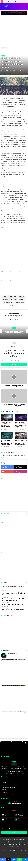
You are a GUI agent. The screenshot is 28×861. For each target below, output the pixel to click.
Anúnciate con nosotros (8, 794)
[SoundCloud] (17, 319)
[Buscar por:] (26, 7)
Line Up (14, 299)
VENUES (4, 789)
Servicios (4, 780)
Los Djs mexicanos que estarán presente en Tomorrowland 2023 (14, 332)
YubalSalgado (5, 70)
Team (13, 844)
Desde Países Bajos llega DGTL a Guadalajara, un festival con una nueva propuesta (6, 425)
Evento (22, 296)
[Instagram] (15, 319)
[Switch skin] (23, 7)
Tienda (4, 782)
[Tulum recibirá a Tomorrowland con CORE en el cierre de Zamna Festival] (7, 435)
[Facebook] (11, 319)
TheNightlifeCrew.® (21, 841)
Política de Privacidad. (20, 844)
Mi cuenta (8, 844)
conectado (14, 455)
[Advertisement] (14, 31)
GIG (7, 47)
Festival (6, 299)
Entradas (13, 296)
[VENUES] (14, 12)
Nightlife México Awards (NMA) (9, 784)
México (22, 299)
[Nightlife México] (6, 6)
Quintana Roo (8, 302)
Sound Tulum (20, 302)
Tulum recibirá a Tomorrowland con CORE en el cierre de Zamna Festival (6, 442)
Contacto (4, 792)
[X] (13, 319)
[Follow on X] (9, 70)
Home (3, 47)
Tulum (14, 306)
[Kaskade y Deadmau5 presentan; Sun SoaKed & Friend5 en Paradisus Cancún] (21, 435)
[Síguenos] (26, 743)
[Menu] (2, 7)
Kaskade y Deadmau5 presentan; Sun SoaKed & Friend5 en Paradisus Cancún (21, 442)
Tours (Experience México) (8, 787)
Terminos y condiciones (14, 846)
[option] (14, 331)
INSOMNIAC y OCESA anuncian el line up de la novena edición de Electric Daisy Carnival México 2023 (20, 425)
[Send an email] (10, 70)
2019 (5, 296)
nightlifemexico (12, 653)
